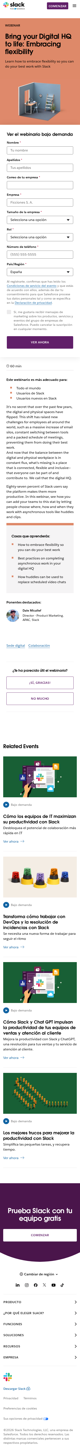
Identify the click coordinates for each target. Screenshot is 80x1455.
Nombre (14, 142)
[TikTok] (62, 1286)
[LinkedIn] (18, 1286)
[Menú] (74, 5)
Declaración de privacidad (33, 303)
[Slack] (14, 6)
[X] (45, 1286)
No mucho (40, 698)
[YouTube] (53, 1286)
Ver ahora (40, 342)
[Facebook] (36, 1286)
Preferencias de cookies (20, 1408)
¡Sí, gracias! (40, 683)
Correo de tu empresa (23, 177)
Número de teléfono (22, 247)
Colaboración (39, 645)
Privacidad (10, 1398)
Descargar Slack (14, 1389)
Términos (29, 1398)
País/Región (16, 264)
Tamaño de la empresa (24, 212)
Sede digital (15, 645)
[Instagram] (27, 1286)
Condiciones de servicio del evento (32, 286)
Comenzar (58, 6)
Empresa (14, 195)
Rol (10, 229)
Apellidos (14, 160)
